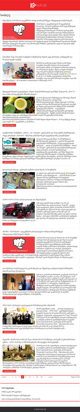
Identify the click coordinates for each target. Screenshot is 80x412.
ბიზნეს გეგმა (6, 392)
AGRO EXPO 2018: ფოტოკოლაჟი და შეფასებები (24, 199)
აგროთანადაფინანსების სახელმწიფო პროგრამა (20, 399)
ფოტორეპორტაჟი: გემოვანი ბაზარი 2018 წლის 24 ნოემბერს (29, 170)
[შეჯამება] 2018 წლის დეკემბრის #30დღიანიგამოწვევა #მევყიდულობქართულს (37, 20)
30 (41, 377)
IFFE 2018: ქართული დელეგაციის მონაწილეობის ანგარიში (28, 305)
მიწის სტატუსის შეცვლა (10, 395)
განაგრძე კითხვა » (9, 49)
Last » (51, 377)
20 (37, 377)
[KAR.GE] (40, 5)
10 (30, 377)
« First (3, 377)
